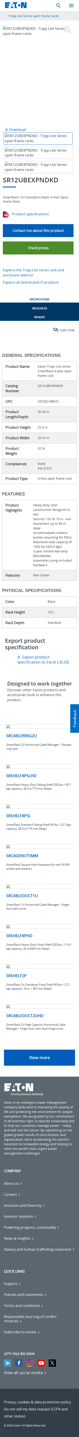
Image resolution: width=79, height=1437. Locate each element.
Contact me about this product (38, 230)
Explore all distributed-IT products (31, 282)
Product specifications (30, 214)
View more (39, 1057)
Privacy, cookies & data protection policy (37, 1402)
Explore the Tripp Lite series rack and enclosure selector (33, 273)
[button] (38, 247)
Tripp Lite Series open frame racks (33, 16)
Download (17, 129)
